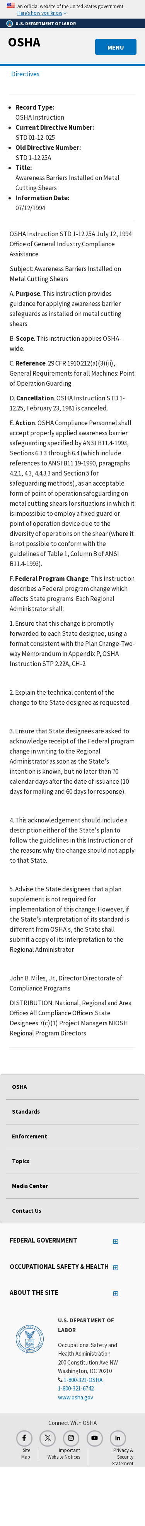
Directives (25, 74)
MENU (115, 47)
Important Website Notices (64, 1453)
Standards (26, 1111)
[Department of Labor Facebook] (24, 1438)
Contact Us (26, 1210)
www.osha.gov (75, 1397)
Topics (20, 1161)
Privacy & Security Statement (122, 1457)
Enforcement (29, 1136)
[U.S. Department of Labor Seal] (29, 1338)
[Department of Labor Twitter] (47, 1438)
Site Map (25, 1453)
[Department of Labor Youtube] (95, 1438)
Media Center (30, 1186)
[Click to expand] (72, 9)
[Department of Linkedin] (118, 1438)
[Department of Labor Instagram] (71, 1438)
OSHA (24, 42)
